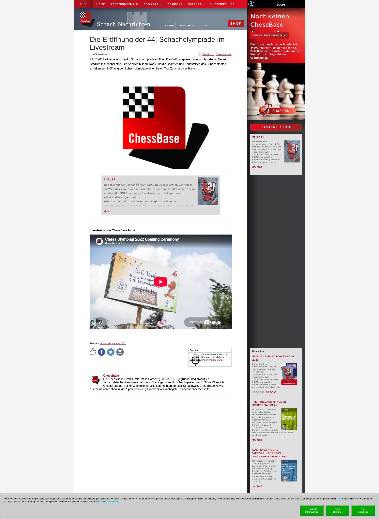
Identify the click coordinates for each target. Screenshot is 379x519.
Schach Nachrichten (123, 24)
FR (206, 25)
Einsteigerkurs (222, 4)
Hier (340, 498)
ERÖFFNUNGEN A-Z (124, 4)
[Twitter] (111, 351)
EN (198, 25)
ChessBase (111, 375)
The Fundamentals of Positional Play (269, 403)
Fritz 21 (109, 179)
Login (281, 4)
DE (193, 25)
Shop (83, 4)
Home (100, 4)
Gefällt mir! (208, 54)
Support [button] (195, 4)
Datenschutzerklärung (110, 501)
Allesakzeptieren (363, 510)
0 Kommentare (224, 54)
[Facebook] (101, 351)
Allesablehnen (337, 510)
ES (202, 25)
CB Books (175, 4)
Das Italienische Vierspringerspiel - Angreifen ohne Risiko (270, 453)
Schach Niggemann (212, 360)
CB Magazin (153, 4)
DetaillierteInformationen (311, 510)
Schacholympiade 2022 (113, 343)
